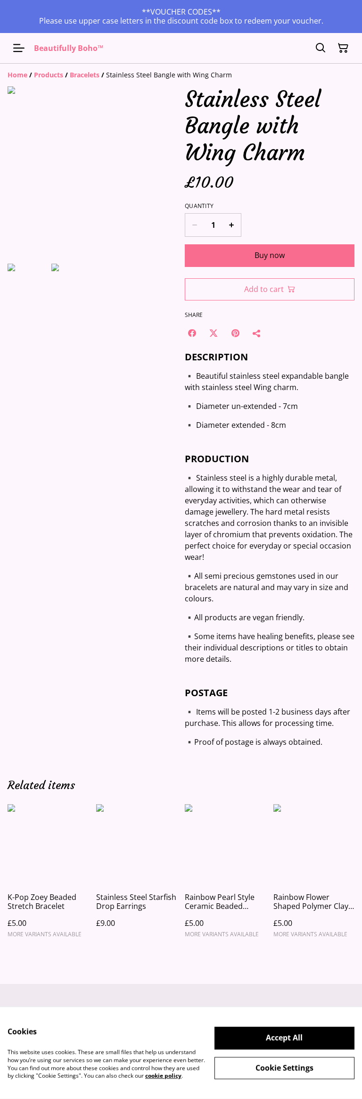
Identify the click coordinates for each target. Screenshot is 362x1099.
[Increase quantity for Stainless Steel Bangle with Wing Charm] (231, 225)
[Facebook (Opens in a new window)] (192, 333)
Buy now (270, 255)
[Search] (320, 48)
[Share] (257, 333)
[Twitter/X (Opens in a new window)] (213, 333)
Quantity (199, 206)
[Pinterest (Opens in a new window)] (235, 333)
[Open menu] (19, 48)
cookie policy (163, 1076)
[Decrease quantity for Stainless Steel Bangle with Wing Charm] (194, 225)
